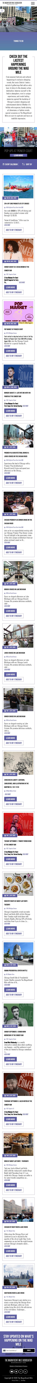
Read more (7, 225)
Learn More (18, 155)
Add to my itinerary (14, 230)
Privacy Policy (15, 1380)
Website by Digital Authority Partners (18, 1366)
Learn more (10, 287)
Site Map (23, 1380)
